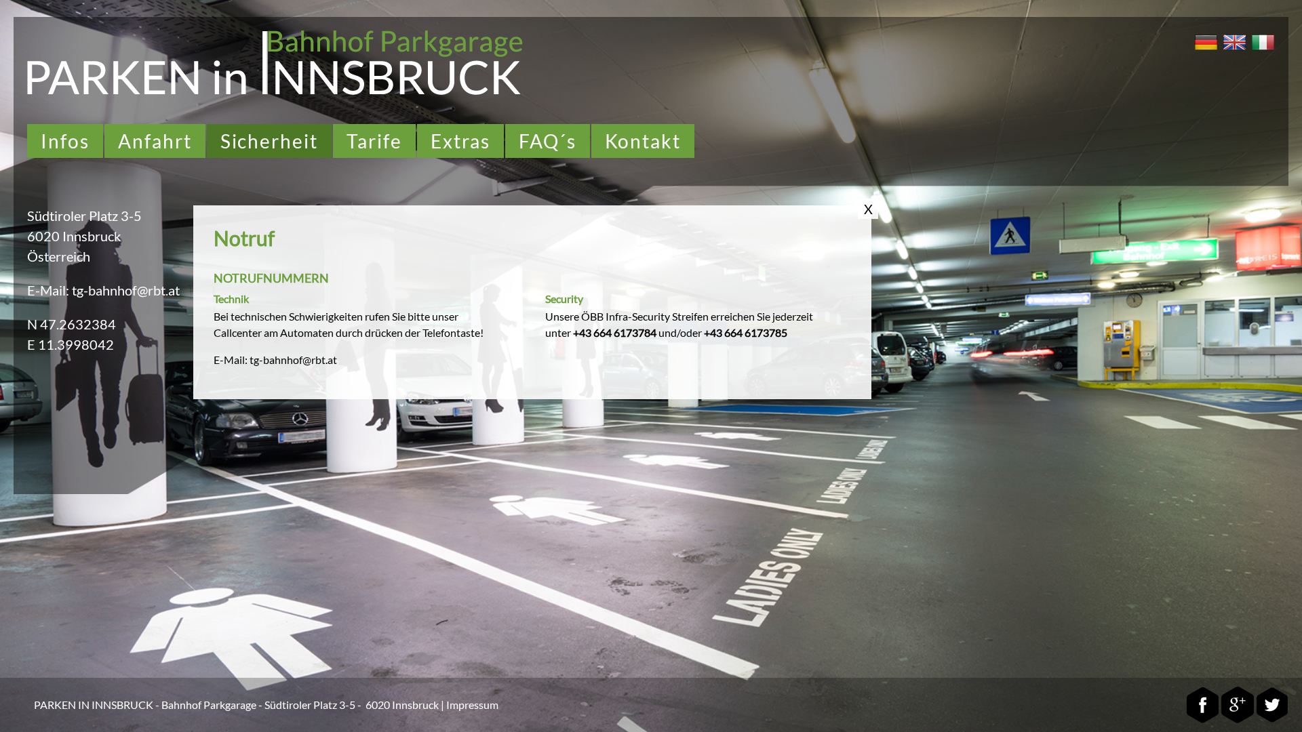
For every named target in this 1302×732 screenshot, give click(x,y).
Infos (65, 140)
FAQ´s (547, 140)
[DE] (1204, 51)
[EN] (1232, 51)
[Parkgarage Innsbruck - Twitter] (1271, 720)
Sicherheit (269, 140)
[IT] (1261, 51)
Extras (460, 140)
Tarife (374, 140)
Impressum (472, 704)
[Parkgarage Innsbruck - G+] (1237, 720)
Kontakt (643, 140)
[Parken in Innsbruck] (275, 92)
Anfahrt (155, 140)
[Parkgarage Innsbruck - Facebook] (1202, 720)
